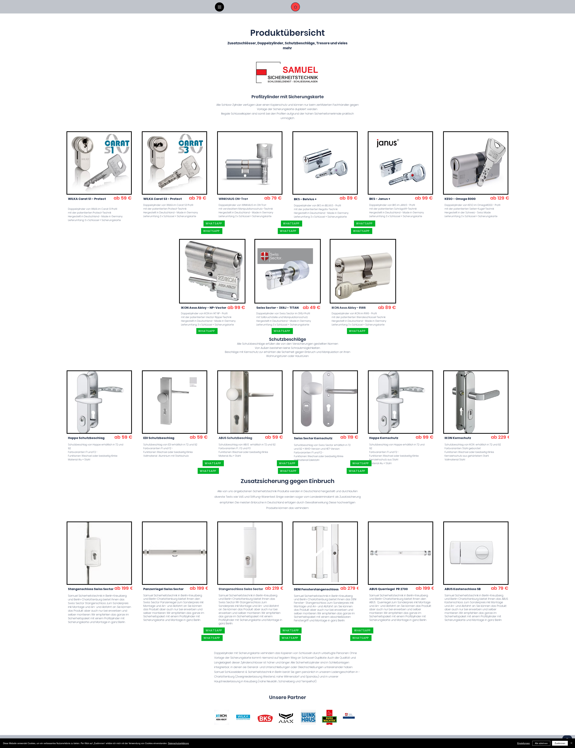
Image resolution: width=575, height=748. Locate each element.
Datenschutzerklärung (178, 743)
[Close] (571, 743)
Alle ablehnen (541, 743)
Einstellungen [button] (523, 743)
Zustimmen (560, 743)
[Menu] (219, 7)
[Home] (295, 6)
